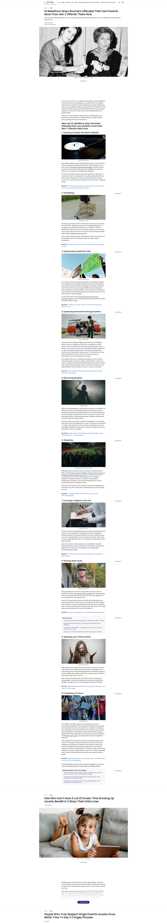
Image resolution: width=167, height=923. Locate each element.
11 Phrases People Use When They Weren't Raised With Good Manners (82, 624)
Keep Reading (83, 902)
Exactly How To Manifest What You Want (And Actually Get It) (82, 632)
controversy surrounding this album (81, 167)
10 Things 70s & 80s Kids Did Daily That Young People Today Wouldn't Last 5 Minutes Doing (82, 777)
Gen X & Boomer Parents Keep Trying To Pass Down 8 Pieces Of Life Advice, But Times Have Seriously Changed (83, 773)
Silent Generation (71, 736)
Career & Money (104, 2)
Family (76, 2)
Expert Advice (112, 2)
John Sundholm (48, 805)
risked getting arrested (84, 593)
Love (59, 2)
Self (73, 2)
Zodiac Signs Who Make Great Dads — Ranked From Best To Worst (84, 620)
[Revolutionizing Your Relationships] (50, 2)
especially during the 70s (79, 233)
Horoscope (68, 2)
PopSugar (46, 921)
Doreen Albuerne (48, 23)
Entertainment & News (84, 2)
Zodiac (63, 2)
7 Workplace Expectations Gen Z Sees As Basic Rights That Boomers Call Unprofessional (82, 781)
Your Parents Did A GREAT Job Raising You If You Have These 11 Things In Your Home (83, 628)
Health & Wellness (94, 2)
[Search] (119, 2)
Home (45, 8)
